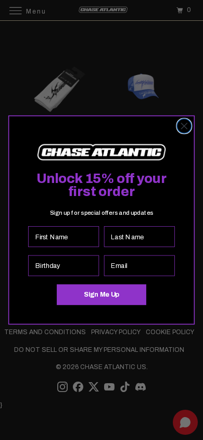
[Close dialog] (184, 126)
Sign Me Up (101, 294)
